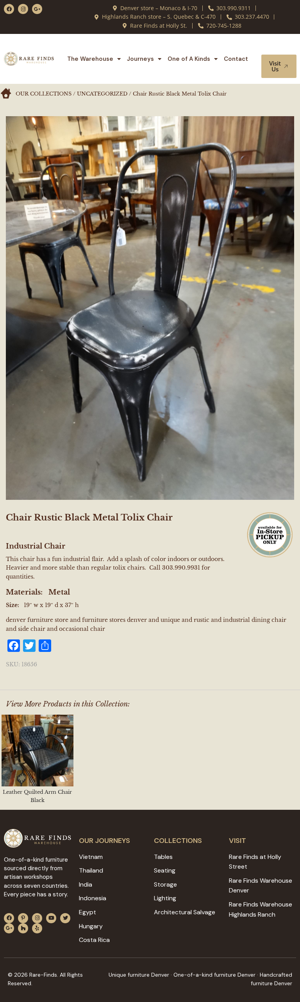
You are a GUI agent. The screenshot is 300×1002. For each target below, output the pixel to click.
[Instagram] (23, 9)
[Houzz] (23, 928)
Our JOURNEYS (104, 840)
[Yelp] (37, 928)
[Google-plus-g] (37, 9)
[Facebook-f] (9, 9)
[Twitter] (65, 918)
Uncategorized (102, 93)
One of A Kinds (189, 59)
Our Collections (43, 93)
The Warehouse (90, 59)
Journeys (140, 59)
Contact (236, 59)
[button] (279, 47)
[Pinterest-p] (23, 918)
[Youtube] (51, 918)
